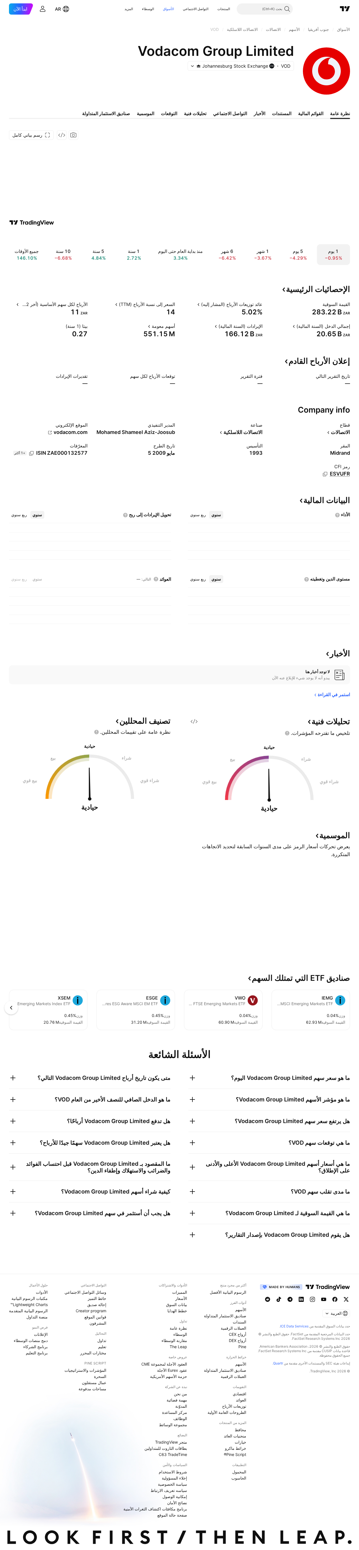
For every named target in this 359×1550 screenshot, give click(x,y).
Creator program (91, 1310)
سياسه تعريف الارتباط (169, 1490)
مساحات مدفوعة (92, 1388)
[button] (213, 9)
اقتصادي (239, 1393)
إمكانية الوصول (174, 1496)
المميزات (179, 1292)
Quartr (278, 1363)
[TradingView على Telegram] (290, 1299)
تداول (101, 1340)
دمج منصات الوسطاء (31, 1340)
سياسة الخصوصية (172, 1484)
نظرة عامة (178, 1328)
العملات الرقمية (233, 1328)
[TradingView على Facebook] (335, 1299)
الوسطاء (148, 9)
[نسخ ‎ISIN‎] (31, 453)
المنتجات (223, 9)
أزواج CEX (237, 1334)
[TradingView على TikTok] (279, 1299)
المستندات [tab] (281, 113)
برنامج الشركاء (35, 1346)
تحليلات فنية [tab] (195, 113)
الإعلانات (41, 1334)
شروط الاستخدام (173, 1471)
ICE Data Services (294, 1326)
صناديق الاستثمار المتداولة (225, 1315)
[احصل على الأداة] (61, 135)
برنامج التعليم (37, 1352)
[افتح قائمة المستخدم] (42, 9)
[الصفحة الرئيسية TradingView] (345, 9)
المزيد (129, 9)
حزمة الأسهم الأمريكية (168, 1376)
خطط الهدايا (177, 1310)
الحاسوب (238, 1478)
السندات (239, 1322)
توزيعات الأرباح (234, 1406)
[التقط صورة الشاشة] (73, 135)
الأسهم (240, 1309)
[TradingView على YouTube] (324, 1299)
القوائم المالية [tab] (310, 113)
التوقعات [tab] (169, 113)
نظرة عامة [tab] (340, 113)
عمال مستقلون (94, 1382)
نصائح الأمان (177, 1502)
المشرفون (97, 1323)
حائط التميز (97, 1298)
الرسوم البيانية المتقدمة (28, 1310)
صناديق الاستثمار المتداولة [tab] (106, 113)
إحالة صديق (96, 1304)
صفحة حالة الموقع (172, 1515)
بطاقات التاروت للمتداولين (165, 1448)
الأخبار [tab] (259, 113)
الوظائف (180, 1418)
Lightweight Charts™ (29, 1304)
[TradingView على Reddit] (267, 1299)
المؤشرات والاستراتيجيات (85, 1370)
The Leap (178, 1346)
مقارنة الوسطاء (174, 1340)
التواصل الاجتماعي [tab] (230, 113)
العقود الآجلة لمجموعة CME (164, 1364)
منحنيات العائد (235, 1436)
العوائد (241, 1400)
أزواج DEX (237, 1340)
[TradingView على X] (346, 1299)
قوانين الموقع (95, 1316)
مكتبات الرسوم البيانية (29, 1298)
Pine (242, 1346)
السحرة (100, 1376)
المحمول (239, 1471)
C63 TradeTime (173, 1454)
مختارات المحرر (93, 1352)
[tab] (216, 515)
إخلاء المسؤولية (174, 1478)
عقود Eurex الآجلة (172, 1370)
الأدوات (42, 1292)
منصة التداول (37, 1316)
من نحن (180, 1393)
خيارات (240, 1442)
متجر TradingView (171, 1442)
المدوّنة (181, 1406)
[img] (198, 65)
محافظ (240, 1429)
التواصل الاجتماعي (195, 9)
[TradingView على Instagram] (312, 1299)
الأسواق (168, 9)
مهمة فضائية (177, 1400)
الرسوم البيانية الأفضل (228, 1292)
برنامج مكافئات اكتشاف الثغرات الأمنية (155, 1508)
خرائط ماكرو (235, 1448)
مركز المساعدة (174, 1412)
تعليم (102, 1346)
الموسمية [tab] (145, 113)
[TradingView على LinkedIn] (301, 1299)
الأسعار (181, 1298)
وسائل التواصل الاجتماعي (85, 1292)
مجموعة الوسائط (173, 1424)
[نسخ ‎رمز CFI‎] (325, 474)
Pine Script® (235, 1454)
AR (58, 9)
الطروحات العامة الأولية (227, 1412)
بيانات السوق (176, 1304)
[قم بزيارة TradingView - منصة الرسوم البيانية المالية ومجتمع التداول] (31, 223)
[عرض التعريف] (318, 304)
